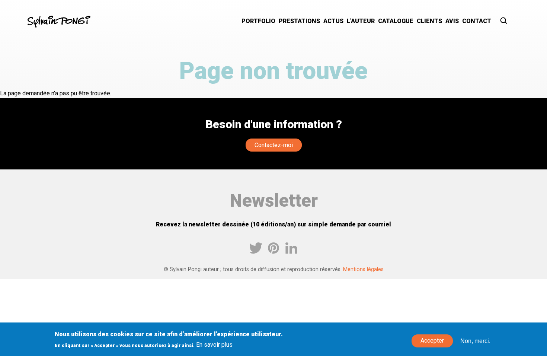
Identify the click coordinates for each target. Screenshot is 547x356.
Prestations (299, 21)
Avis (452, 21)
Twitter (256, 248)
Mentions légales (363, 269)
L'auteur (361, 21)
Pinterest (273, 248)
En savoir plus (214, 345)
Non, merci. (475, 341)
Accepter (432, 340)
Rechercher (504, 21)
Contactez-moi (274, 145)
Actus (333, 21)
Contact (476, 21)
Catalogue (395, 21)
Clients (429, 21)
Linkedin (291, 248)
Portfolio (258, 21)
